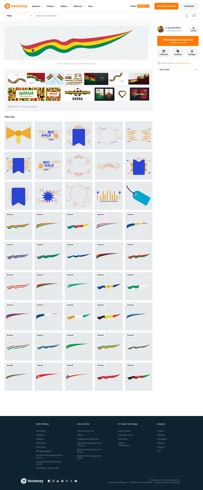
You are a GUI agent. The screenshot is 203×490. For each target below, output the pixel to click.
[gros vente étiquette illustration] (49, 135)
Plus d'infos (164, 69)
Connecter (189, 6)
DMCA (80, 435)
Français (161, 447)
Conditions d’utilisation (117, 482)
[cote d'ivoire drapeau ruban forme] (79, 316)
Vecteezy (40, 435)
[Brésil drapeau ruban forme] (79, 346)
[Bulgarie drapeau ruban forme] (138, 346)
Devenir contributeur (124, 444)
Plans (133, 6)
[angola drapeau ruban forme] (109, 256)
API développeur (44, 451)
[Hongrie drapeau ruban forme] (18, 346)
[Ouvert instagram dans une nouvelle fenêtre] (53, 481)
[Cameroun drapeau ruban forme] (79, 226)
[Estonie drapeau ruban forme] (79, 256)
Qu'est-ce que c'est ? (182, 63)
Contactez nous (125, 435)
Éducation (41, 447)
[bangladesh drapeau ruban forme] (49, 256)
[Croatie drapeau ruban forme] (109, 226)
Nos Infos (122, 439)
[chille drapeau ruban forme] (79, 377)
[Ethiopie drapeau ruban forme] (109, 346)
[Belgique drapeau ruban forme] (109, 316)
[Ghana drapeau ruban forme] (18, 226)
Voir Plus (139, 94)
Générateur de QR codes (47, 468)
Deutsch (161, 443)
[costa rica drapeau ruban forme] (18, 256)
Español (160, 435)
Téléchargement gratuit (178, 41)
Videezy (39, 439)
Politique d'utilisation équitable (167, 482)
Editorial (78, 6)
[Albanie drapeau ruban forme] (109, 377)
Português (162, 439)
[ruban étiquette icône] (138, 196)
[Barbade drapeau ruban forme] (138, 226)
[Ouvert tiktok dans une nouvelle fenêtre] (67, 481)
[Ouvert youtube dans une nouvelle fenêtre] (76, 481)
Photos (50, 6)
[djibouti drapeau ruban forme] (79, 286)
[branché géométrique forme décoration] (109, 135)
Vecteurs (36, 6)
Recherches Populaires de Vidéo (89, 457)
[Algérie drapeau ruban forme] (138, 286)
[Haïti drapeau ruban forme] (18, 316)
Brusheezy (41, 431)
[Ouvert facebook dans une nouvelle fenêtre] (49, 481)
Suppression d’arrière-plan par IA (48, 462)
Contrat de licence (85, 431)
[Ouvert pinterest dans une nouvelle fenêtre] (62, 481)
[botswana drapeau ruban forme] (138, 316)
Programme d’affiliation (88, 439)
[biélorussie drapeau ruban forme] (138, 256)
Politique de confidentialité (140, 482)
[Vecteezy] (15, 6)
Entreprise (41, 443)
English (160, 431)
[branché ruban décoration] (18, 135)
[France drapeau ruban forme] (49, 316)
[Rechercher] (186, 15)
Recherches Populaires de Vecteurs (89, 444)
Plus (90, 6)
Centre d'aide (124, 431)
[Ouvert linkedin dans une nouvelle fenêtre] (58, 481)
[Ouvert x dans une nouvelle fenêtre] (71, 481)
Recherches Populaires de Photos (89, 450)
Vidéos (63, 6)
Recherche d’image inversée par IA (49, 456)
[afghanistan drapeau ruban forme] (138, 377)
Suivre (193, 30)
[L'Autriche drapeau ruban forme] (18, 286)
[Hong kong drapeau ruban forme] (49, 377)
